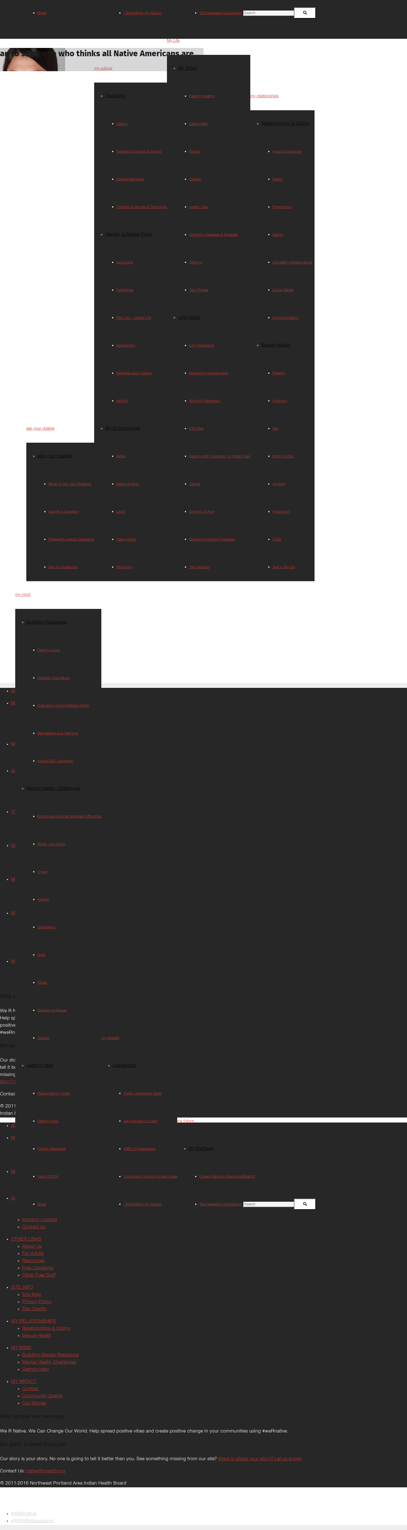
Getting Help (35, 1369)
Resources (33, 1261)
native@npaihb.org (45, 1471)
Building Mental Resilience (50, 1355)
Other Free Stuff (39, 1275)
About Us (32, 1246)
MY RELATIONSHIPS (33, 1321)
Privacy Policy (36, 1302)
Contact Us (34, 1227)
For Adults (33, 1254)
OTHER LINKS (26, 1239)
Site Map (31, 1295)
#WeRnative (24, 1514)
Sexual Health (36, 1336)
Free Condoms (37, 1268)
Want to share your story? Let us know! (260, 1459)
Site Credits (34, 1309)
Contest (30, 1389)
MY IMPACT (23, 1382)
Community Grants (42, 1396)
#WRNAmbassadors (32, 1521)
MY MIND (21, 1348)
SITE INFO (22, 1287)
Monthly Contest (39, 1220)
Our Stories (34, 1403)
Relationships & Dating (46, 1328)
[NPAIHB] (188, 1500)
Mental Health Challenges (49, 1362)
